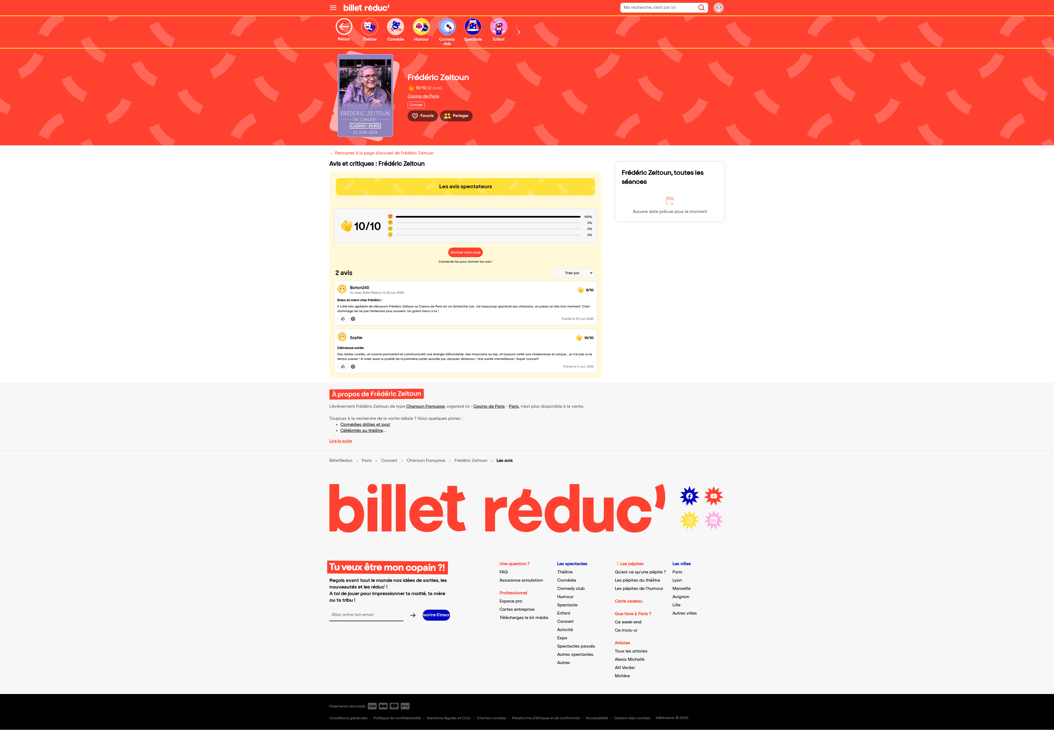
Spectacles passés (576, 646)
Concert (389, 461)
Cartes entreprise (517, 609)
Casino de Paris (423, 96)
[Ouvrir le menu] (335, 8)
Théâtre (565, 572)
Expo (562, 638)
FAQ (504, 572)
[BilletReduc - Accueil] (366, 7)
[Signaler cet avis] (353, 318)
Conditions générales (348, 718)
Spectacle (567, 605)
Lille (676, 605)
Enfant (563, 613)
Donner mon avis (465, 252)
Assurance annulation (521, 580)
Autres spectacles (575, 654)
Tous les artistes (631, 651)
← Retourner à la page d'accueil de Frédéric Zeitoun (381, 153)
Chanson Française (425, 406)
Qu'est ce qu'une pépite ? (640, 572)
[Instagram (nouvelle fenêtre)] (689, 520)
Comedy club (571, 588)
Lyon (677, 580)
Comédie (566, 580)
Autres (563, 662)
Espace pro (511, 601)
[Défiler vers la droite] (519, 32)
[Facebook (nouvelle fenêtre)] (689, 496)
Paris (514, 406)
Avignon (680, 596)
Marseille (681, 588)
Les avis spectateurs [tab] (465, 186)
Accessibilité (597, 718)
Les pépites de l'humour (639, 588)
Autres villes (684, 613)
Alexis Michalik (629, 659)
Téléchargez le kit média (524, 617)
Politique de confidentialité (397, 718)
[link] (461, 287)
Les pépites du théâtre (637, 580)
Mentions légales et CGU (449, 718)
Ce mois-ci (626, 630)
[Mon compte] (719, 8)
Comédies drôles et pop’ (365, 424)
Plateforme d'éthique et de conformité (546, 718)
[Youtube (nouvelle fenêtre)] (714, 496)
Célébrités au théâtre (361, 430)
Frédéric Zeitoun (471, 461)
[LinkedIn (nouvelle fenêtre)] (714, 520)
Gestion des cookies (632, 718)
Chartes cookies (491, 718)
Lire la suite (340, 441)
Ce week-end (628, 622)
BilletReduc (340, 461)
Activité (565, 629)
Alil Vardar (625, 667)
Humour (565, 596)
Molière (622, 676)
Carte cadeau (628, 601)
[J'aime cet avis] (343, 319)
